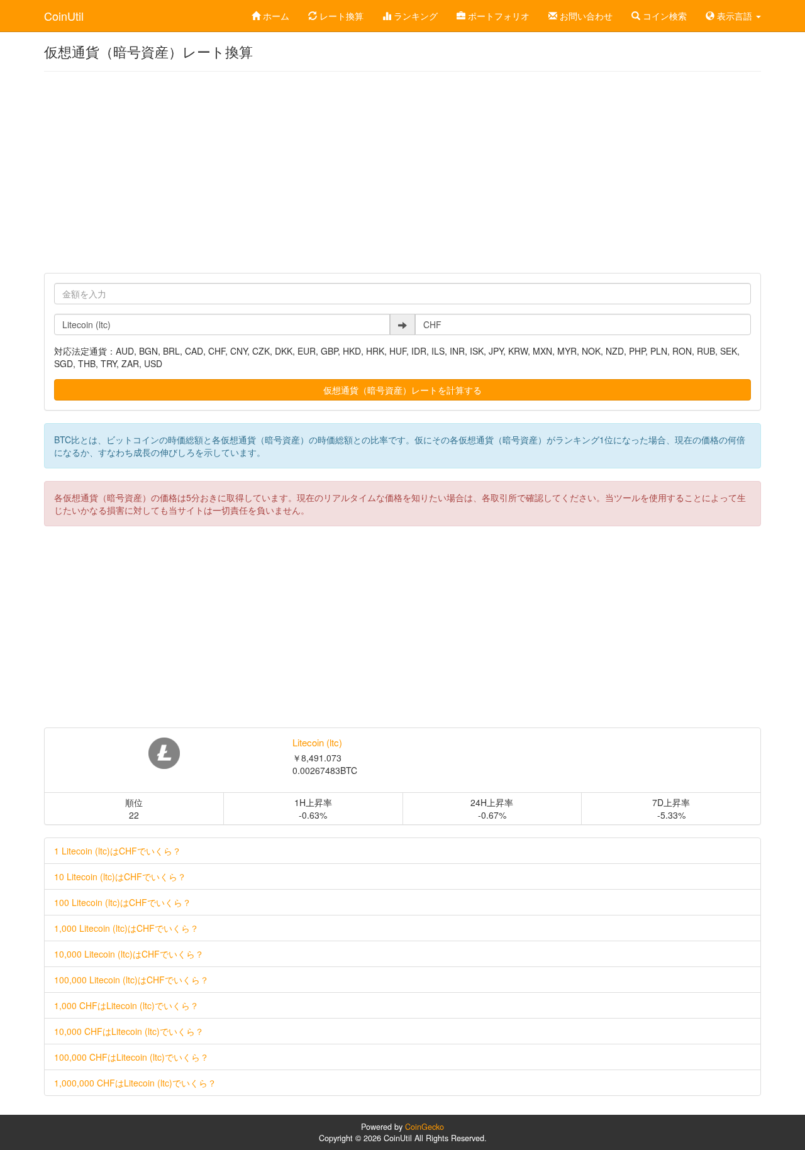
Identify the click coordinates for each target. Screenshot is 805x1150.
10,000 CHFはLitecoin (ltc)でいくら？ (129, 1031)
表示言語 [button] (734, 15)
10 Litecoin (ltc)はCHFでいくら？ (120, 876)
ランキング (414, 15)
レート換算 (340, 15)
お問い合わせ (585, 15)
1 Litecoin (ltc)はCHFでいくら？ (117, 850)
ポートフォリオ (497, 15)
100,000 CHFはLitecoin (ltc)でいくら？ (131, 1057)
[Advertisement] (402, 172)
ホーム (274, 15)
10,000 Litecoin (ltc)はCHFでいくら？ (129, 954)
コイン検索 (663, 15)
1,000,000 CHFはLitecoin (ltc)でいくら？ (135, 1082)
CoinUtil (64, 16)
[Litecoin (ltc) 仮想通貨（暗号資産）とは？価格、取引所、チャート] (164, 753)
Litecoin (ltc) (317, 742)
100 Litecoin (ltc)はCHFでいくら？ (122, 902)
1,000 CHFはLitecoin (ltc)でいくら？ (126, 1005)
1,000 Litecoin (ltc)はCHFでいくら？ (126, 928)
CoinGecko (424, 1126)
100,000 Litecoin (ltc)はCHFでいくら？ (131, 979)
